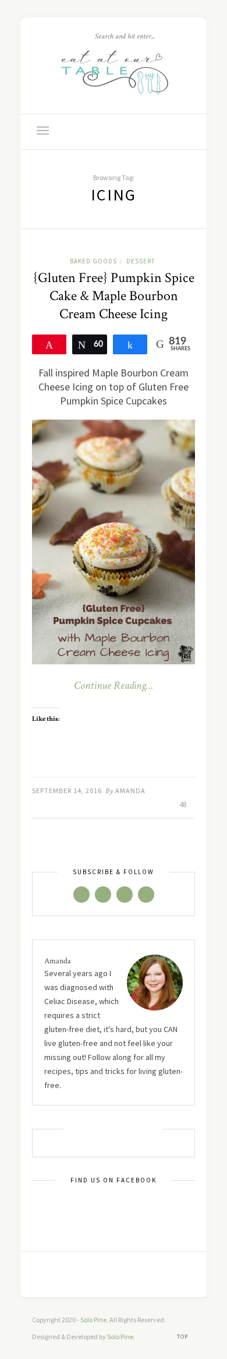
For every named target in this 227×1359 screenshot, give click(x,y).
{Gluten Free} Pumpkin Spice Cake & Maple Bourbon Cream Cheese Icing (113, 296)
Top (183, 1336)
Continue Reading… (113, 686)
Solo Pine (93, 1319)
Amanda (130, 790)
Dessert (140, 261)
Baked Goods (93, 261)
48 (183, 804)
